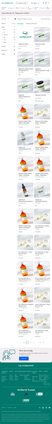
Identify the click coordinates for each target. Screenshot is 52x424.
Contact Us (23, 358)
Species (3, 27)
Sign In (46, 3)
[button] (25, 39)
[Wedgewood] (7, 3)
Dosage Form (4, 50)
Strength (3, 54)
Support (35, 3)
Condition (4, 46)
